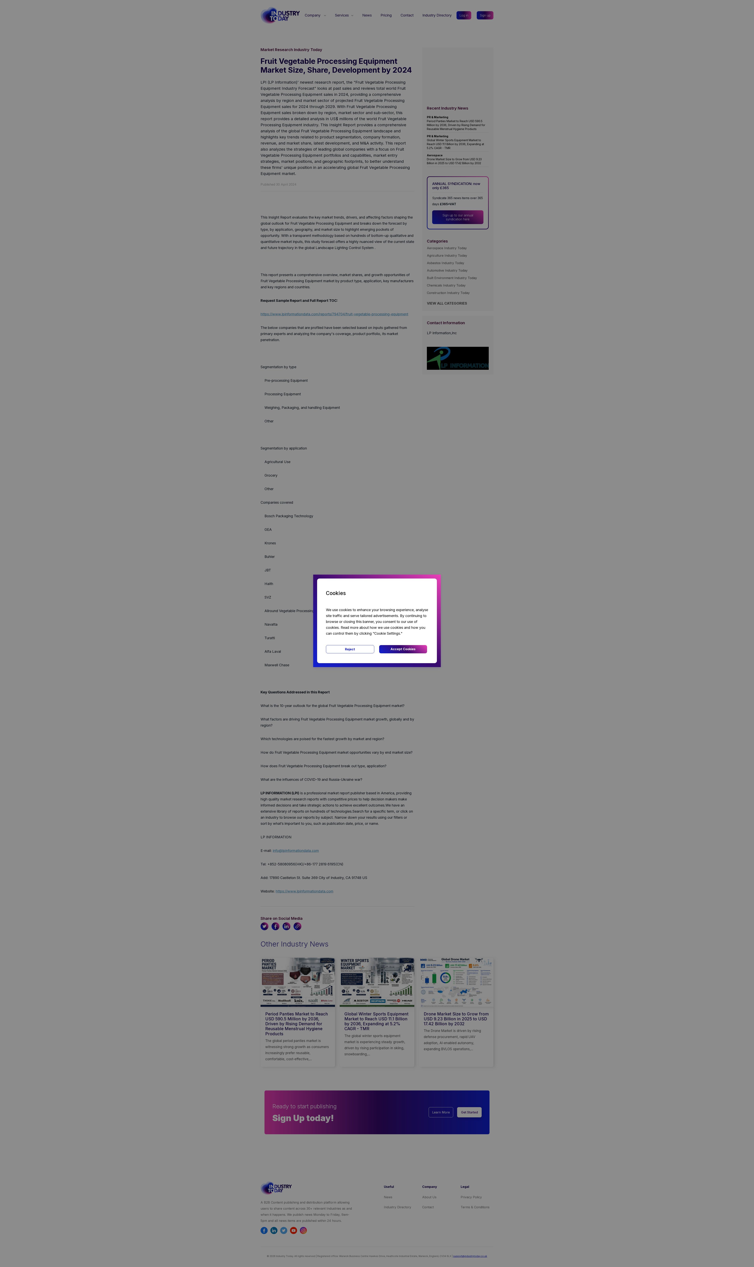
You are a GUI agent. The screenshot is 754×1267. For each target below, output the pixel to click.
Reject (350, 649)
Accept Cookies (403, 649)
